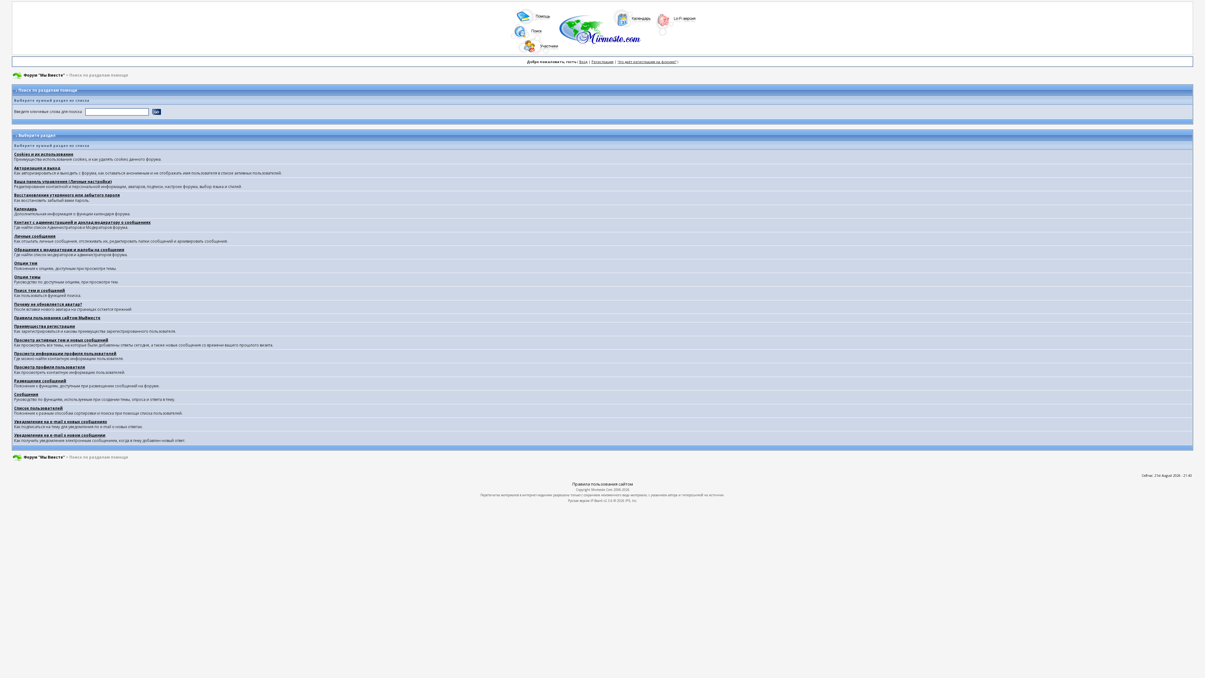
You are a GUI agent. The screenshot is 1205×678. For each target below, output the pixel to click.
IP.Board (596, 500)
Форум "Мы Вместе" (44, 75)
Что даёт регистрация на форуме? (647, 61)
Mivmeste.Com (602, 489)
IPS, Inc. (631, 500)
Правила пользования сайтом (602, 484)
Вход (583, 61)
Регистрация (602, 61)
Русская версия (579, 500)
